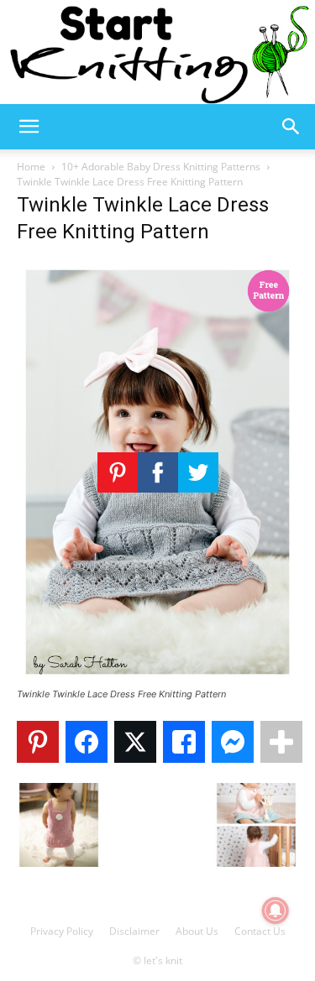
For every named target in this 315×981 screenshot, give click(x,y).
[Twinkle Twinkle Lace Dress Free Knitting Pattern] (157, 678)
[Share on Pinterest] (38, 742)
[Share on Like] (184, 742)
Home (31, 166)
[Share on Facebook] (87, 742)
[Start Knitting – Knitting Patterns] (157, 52)
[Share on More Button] (281, 742)
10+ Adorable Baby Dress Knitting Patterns (160, 166)
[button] (28, 126)
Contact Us (260, 931)
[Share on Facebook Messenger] (233, 742)
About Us (197, 931)
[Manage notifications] (275, 910)
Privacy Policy (61, 931)
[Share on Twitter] (135, 742)
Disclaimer (134, 931)
